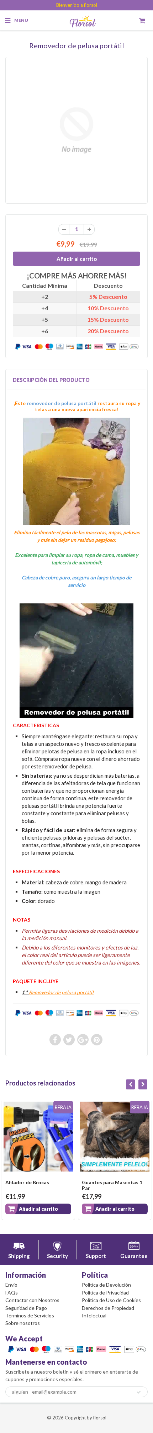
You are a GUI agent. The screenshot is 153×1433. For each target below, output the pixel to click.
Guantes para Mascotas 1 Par (112, 1185)
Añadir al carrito (38, 1209)
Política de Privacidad (105, 1292)
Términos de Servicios (29, 1315)
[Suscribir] (138, 1392)
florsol (99, 1417)
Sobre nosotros (22, 1323)
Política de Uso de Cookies (111, 1300)
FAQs (11, 1292)
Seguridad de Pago (26, 1308)
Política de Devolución (106, 1285)
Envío (11, 1285)
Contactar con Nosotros (32, 1300)
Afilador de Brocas (27, 1182)
